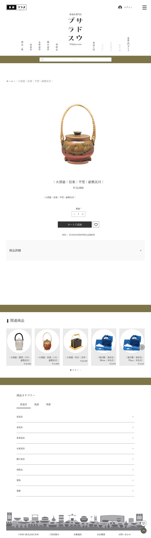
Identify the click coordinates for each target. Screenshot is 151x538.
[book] (144, 523)
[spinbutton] (78, 214)
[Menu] (144, 7)
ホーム (9, 81)
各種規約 (77, 534)
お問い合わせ (124, 534)
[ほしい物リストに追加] (96, 224)
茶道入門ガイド (128, 44)
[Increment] (83, 214)
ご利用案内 (54, 534)
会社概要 (101, 534)
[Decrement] (74, 214)
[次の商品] (142, 347)
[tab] (24, 404)
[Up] (144, 531)
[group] (75, 347)
